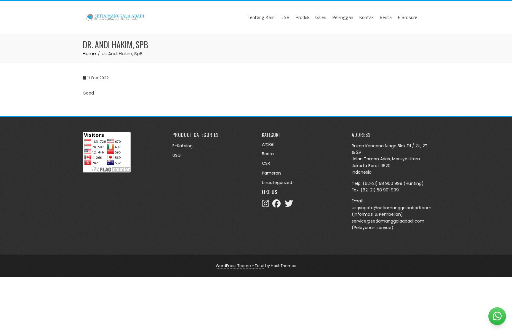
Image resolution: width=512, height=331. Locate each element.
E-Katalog (182, 146)
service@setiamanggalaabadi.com (388, 221)
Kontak (366, 17)
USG (176, 155)
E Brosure (407, 17)
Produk (302, 17)
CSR (285, 17)
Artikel (268, 144)
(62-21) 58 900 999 (382, 183)
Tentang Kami (261, 17)
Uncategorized (277, 183)
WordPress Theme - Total (240, 265)
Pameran (271, 173)
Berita (386, 17)
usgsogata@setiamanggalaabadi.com (391, 208)
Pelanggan (342, 17)
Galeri (320, 17)
